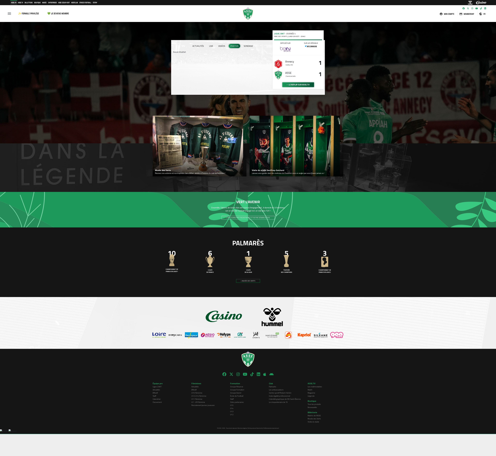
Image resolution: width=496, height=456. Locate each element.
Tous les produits (314, 404)
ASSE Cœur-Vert (64, 2)
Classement (157, 402)
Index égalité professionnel (279, 396)
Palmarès (272, 386)
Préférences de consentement (271, 428)
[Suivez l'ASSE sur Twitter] (468, 8)
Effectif (155, 392)
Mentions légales (242, 428)
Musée (44, 2)
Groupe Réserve (236, 386)
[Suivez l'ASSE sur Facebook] (464, 8)
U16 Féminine (196, 392)
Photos (234, 46)
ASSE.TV (20, 2)
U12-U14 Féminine (198, 396)
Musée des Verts (314, 418)
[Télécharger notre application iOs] (264, 374)
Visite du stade (313, 421)
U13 (231, 411)
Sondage (248, 46)
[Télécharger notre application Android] (271, 374)
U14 (231, 408)
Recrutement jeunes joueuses (203, 405)
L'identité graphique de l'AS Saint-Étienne (285, 399)
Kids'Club (74, 2)
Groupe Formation (237, 389)
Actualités (198, 46)
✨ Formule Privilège (28, 13)
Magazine (311, 392)
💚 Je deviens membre (58, 13)
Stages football (85, 2)
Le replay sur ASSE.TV (298, 84)
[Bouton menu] (9, 14)
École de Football (236, 396)
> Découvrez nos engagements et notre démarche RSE (248, 217)
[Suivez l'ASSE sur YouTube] (477, 8)
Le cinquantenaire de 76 (278, 402)
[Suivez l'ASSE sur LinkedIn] (485, 8)
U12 (231, 414)
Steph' (95, 2)
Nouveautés (312, 407)
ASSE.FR (13, 2)
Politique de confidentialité (255, 428)
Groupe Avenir (235, 392)
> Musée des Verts (248, 281)
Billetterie (29, 2)
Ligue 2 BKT (157, 386)
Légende (311, 396)
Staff (154, 396)
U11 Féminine (196, 399)
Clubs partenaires (237, 402)
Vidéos (221, 46)
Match (310, 389)
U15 (231, 405)
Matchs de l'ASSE (314, 415)
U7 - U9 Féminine (198, 402)
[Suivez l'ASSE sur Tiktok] (481, 8)
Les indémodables (315, 386)
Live (211, 46)
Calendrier (157, 399)
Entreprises (52, 2)
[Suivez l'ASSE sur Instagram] (472, 8)
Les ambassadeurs (276, 389)
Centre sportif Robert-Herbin (280, 392)
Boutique (37, 2)
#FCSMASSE (312, 46)
